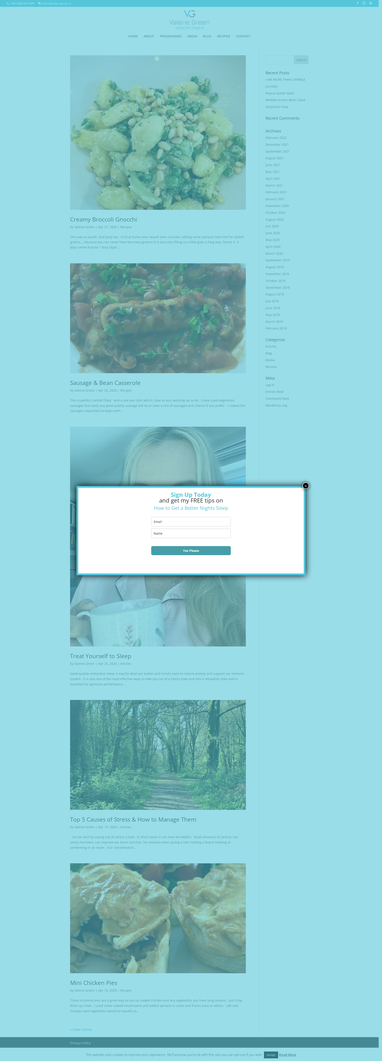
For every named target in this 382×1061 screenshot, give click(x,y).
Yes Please (191, 551)
